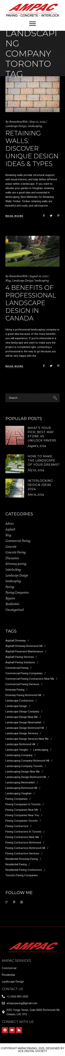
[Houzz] (19, 1030)
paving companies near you (22, 815)
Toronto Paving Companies (21, 875)
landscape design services (21, 733)
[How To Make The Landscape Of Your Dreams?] (14, 463)
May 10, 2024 (37, 121)
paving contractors (16, 826)
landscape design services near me (27, 738)
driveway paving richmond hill (23, 695)
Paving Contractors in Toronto (23, 831)
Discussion (12, 558)
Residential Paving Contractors (23, 869)
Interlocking (13, 569)
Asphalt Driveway (15, 640)
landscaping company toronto (24, 766)
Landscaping (40, 749)
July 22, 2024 (36, 470)
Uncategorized (14, 609)
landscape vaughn (16, 749)
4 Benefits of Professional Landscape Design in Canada (30, 303)
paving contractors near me (22, 837)
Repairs (10, 598)
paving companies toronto (21, 820)
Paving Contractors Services (22, 853)
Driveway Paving (14, 689)
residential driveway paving (21, 859)
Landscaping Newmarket (20, 782)
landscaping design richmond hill (25, 777)
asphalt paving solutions (20, 662)
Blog (8, 280)
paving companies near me (21, 809)
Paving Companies (17, 592)
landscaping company (18, 755)
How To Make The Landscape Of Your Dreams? (44, 460)
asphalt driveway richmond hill (23, 646)
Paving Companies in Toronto (23, 804)
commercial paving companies (24, 673)
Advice (9, 523)
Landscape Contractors (19, 700)
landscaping (35, 126)
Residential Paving (16, 864)
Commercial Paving (17, 540)
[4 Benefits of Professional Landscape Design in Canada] (32, 251)
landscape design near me (21, 717)
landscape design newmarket (23, 722)
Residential (12, 604)
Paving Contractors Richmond (23, 842)
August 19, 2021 (38, 276)
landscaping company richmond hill (27, 760)
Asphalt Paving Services (19, 657)
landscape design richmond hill (24, 728)
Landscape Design (16, 126)
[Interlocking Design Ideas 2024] (14, 488)
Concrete (10, 546)
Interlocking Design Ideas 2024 (40, 485)
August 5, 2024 (37, 445)
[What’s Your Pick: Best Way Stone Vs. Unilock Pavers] (14, 435)
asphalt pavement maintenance (24, 651)
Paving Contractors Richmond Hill (25, 848)
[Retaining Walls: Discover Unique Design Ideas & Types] (32, 94)
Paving (9, 587)
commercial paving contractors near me (29, 678)
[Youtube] (12, 1030)
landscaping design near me (22, 771)
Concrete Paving (15, 552)
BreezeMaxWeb (18, 121)
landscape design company (22, 711)
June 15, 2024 (36, 494)
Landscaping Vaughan (18, 793)
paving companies (16, 799)
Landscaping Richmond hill (21, 788)
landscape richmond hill (20, 744)
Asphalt (10, 529)
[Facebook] (5, 1030)
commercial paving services (22, 684)
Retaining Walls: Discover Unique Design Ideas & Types (31, 148)
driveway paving (15, 563)
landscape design (16, 706)
